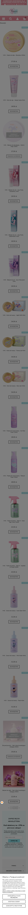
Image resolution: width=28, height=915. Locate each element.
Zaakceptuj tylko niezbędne (14, 896)
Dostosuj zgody (14, 901)
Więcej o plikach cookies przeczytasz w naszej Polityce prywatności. (13, 891)
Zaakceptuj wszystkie (14, 905)
